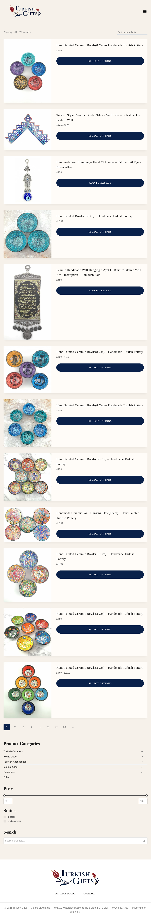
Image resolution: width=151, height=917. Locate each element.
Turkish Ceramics (13, 751)
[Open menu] (144, 11)
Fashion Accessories (15, 761)
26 (48, 727)
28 (64, 727)
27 (56, 727)
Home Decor (10, 756)
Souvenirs (9, 772)
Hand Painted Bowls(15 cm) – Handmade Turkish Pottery (94, 216)
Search (144, 840)
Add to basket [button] (100, 182)
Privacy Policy (66, 893)
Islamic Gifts (11, 767)
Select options (100, 61)
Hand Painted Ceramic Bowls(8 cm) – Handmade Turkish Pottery (99, 45)
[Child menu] (141, 751)
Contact (89, 893)
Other (7, 777)
